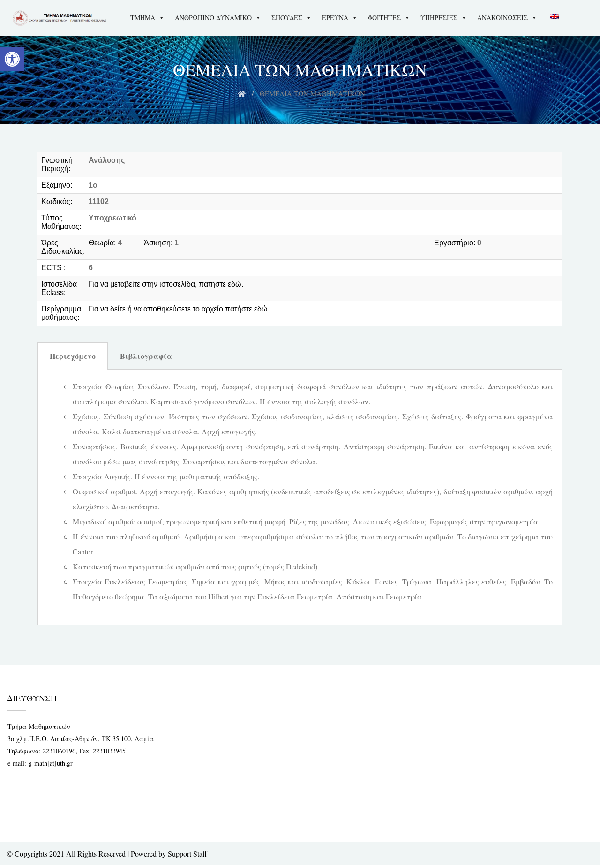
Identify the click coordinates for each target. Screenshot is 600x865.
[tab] (73, 356)
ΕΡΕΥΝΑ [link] (335, 17)
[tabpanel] (300, 497)
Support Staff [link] (187, 853)
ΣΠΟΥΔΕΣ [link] (286, 17)
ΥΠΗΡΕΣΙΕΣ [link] (439, 17)
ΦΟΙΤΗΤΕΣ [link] (384, 17)
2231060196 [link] (59, 750)
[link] (12, 59)
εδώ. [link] (235, 284)
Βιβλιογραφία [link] (146, 355)
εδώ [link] (261, 309)
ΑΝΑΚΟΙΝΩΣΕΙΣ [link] (502, 17)
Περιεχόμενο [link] (73, 355)
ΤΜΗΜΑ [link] (142, 17)
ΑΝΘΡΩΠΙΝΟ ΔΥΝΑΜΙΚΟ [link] (213, 17)
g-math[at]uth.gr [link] (51, 763)
